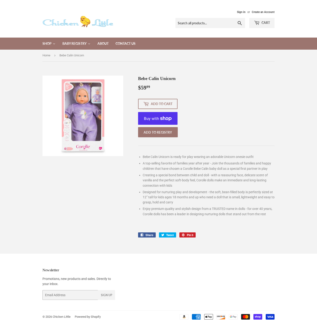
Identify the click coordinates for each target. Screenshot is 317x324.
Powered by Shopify (88, 316)
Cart (265, 23)
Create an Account (263, 12)
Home (46, 55)
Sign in (241, 12)
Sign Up (106, 295)
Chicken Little (62, 316)
